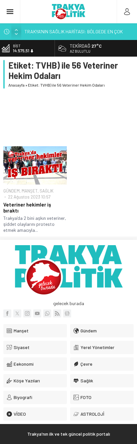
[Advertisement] (68, 117)
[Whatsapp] (47, 313)
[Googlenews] (67, 313)
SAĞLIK (47, 191)
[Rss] (57, 313)
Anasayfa (16, 85)
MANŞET (30, 191)
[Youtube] (37, 313)
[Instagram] (27, 313)
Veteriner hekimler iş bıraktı (27, 208)
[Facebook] (7, 313)
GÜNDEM (11, 191)
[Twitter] (17, 313)
